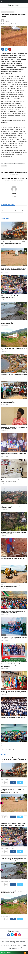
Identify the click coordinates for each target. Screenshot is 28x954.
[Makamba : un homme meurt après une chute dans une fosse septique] (14, 547)
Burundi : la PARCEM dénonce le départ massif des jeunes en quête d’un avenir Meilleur (13, 611)
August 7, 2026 (5, 745)
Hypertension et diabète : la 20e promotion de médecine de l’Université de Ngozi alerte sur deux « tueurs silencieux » (13, 665)
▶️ (25, 952)
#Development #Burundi (9, 163)
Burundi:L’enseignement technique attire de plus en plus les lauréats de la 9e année (13, 718)
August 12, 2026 (5, 640)
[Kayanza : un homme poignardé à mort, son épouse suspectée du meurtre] (14, 495)
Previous (4, 749)
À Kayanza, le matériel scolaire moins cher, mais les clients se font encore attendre (13, 296)
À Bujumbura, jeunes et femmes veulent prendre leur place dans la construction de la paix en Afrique (13, 692)
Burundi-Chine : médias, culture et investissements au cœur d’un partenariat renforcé (14, 427)
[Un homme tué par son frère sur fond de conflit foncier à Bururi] (14, 337)
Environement (10, 11)
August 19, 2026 (5, 509)
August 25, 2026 (5, 351)
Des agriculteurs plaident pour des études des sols (13, 744)
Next (9, 749)
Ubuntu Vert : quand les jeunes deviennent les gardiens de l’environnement (12, 401)
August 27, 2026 (5, 272)
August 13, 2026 (5, 614)
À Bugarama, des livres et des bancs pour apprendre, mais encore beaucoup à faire (13, 454)
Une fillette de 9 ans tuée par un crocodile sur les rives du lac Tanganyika (14, 375)
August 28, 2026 (5, 245)
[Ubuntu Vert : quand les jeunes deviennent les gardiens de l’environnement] (14, 390)
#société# (4, 165)
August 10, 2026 (5, 694)
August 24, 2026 (5, 377)
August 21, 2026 (5, 456)
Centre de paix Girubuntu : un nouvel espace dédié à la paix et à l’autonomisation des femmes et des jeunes (14, 638)
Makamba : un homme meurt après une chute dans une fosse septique (13, 559)
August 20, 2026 (5, 483)
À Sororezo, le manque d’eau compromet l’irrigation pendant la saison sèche (13, 533)
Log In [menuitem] (2, 1)
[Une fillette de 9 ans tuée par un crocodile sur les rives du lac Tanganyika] (14, 363)
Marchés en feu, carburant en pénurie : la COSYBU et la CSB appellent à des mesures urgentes (13, 242)
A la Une (4, 11)
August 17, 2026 (5, 588)
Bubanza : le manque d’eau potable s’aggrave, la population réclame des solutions (12, 585)
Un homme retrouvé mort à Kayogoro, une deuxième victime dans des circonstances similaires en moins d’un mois (13, 269)
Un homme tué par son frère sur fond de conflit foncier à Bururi (14, 349)
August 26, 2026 (5, 299)
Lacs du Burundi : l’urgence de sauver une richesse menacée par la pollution (13, 322)
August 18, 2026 (5, 535)
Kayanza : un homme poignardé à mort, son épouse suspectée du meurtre (13, 506)
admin (6, 20)
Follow (14, 196)
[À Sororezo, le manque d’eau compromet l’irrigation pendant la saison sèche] (14, 521)
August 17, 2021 (8, 21)
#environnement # (20, 163)
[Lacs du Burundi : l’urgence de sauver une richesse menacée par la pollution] (14, 311)
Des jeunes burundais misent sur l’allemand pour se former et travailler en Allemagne (13, 480)
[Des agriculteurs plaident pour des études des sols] (14, 733)
